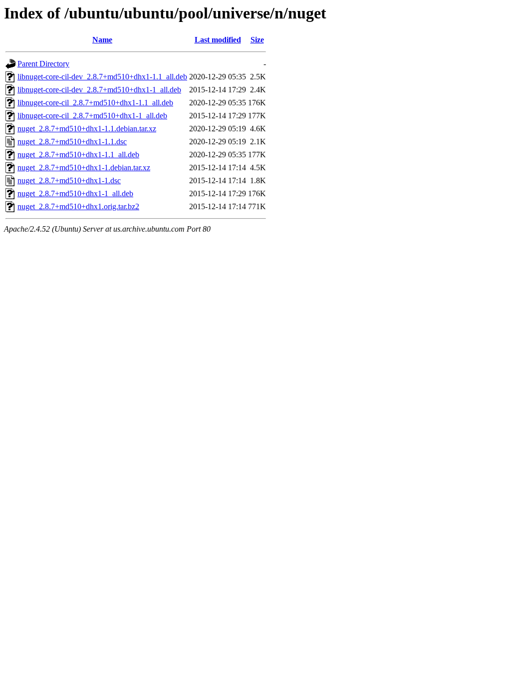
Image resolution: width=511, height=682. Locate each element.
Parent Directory (43, 63)
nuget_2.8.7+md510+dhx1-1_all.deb (75, 193)
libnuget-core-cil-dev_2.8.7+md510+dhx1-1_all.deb (99, 89)
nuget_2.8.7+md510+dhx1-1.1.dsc (72, 141)
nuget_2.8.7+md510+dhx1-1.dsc (69, 180)
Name (102, 39)
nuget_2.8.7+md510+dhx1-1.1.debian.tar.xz (86, 128)
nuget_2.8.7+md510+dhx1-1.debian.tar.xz (83, 167)
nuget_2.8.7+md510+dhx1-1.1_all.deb (78, 154)
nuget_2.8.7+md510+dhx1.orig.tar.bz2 (78, 206)
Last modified (218, 39)
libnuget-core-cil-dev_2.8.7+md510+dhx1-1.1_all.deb (102, 76)
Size (257, 39)
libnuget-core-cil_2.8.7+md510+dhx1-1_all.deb (92, 115)
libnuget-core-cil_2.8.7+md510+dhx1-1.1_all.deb (95, 102)
